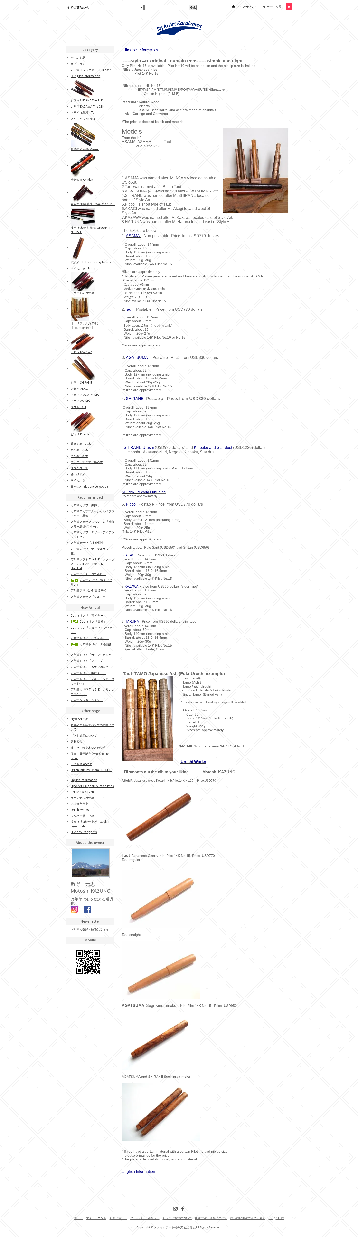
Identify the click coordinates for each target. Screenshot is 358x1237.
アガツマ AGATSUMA (85, 395)
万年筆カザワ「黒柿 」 (86, 505)
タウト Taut (78, 407)
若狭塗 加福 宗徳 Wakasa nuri (93, 204)
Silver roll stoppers (84, 832)
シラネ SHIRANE (81, 382)
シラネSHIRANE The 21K (87, 100)
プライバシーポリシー (145, 1218)
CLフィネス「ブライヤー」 (88, 615)
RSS (271, 1218)
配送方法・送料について (211, 1218)
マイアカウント (246, 7)
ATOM (280, 1218)
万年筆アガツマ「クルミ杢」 (90, 597)
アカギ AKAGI (80, 389)
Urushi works (80, 810)
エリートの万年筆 (82, 293)
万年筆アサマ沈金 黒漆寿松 (88, 591)
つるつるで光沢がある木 (87, 462)
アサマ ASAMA (80, 401)
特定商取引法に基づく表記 (247, 1218)
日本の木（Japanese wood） (90, 486)
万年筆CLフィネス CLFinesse (91, 70)
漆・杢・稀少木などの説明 (88, 748)
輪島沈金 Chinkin (82, 180)
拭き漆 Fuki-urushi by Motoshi (92, 262)
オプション (78, 64)
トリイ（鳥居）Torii (84, 112)
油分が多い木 (79, 468)
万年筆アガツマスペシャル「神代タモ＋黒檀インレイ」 (92, 524)
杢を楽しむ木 (79, 456)
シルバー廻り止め (82, 816)
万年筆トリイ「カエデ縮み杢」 (91, 667)
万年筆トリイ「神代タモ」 (88, 673)
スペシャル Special (83, 119)
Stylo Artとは (79, 719)
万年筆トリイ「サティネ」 (90, 638)
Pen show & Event (83, 792)
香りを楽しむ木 (81, 444)
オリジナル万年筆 (85, 323)
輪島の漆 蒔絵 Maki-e (85, 149)
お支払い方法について (177, 1218)
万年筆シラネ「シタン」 (87, 700)
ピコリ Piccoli (80, 434)
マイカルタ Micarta (84, 268)
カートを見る (278, 7)
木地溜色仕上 (81, 804)
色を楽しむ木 (79, 450)
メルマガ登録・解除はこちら (90, 929)
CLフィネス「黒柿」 (93, 621)
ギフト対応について (84, 735)
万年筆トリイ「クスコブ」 (88, 661)
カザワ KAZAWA (81, 352)
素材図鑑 (76, 741)
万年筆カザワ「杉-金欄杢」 (89, 543)
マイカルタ (78, 480)
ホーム (78, 1218)
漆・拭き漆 (78, 474)
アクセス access (81, 764)
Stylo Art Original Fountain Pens (92, 786)
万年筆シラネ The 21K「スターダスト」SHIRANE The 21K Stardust (92, 563)
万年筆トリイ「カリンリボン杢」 (92, 655)
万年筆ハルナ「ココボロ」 (88, 574)
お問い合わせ (118, 1218)
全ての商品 (78, 58)
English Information (87, 76)
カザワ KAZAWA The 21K (87, 106)
